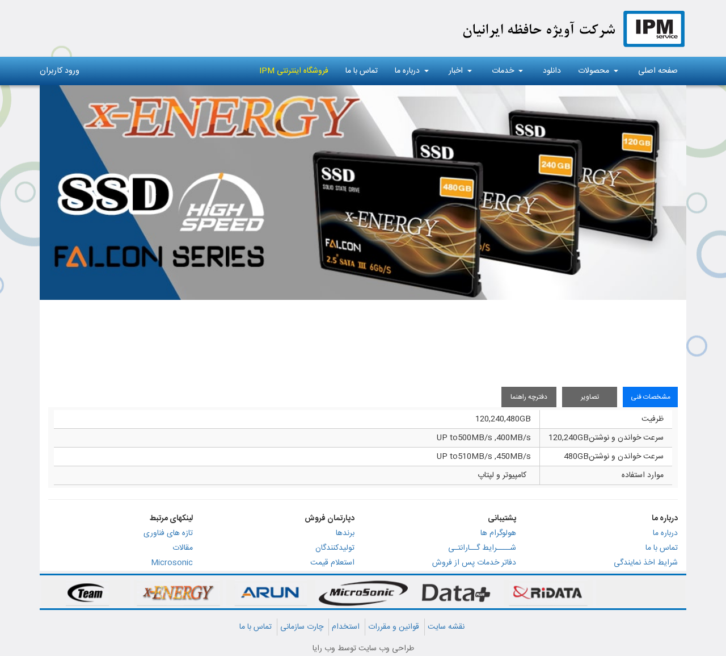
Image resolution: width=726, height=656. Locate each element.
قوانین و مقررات (393, 627)
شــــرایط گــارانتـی (482, 548)
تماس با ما (361, 71)
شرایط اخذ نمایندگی (646, 563)
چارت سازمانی (301, 627)
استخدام (346, 627)
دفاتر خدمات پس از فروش (474, 563)
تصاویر (590, 397)
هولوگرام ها (498, 533)
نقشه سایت (446, 627)
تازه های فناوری (168, 533)
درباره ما (407, 71)
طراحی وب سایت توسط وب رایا (363, 648)
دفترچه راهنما (528, 397)
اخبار (456, 71)
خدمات (503, 71)
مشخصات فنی (650, 397)
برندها (345, 533)
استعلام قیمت (332, 563)
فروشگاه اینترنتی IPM (293, 71)
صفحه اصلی (658, 71)
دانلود (552, 71)
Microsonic (172, 563)
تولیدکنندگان (334, 548)
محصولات (593, 71)
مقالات (182, 548)
